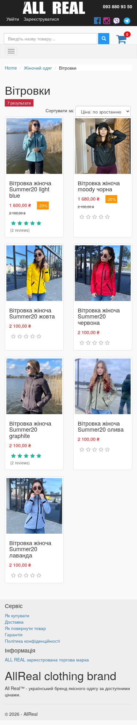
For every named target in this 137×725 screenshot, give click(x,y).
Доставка (14, 622)
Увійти (12, 19)
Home (11, 68)
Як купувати (17, 615)
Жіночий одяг (38, 68)
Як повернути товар (25, 628)
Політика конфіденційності (32, 641)
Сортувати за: (60, 110)
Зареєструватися (41, 19)
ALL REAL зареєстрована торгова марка (47, 659)
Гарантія (14, 634)
